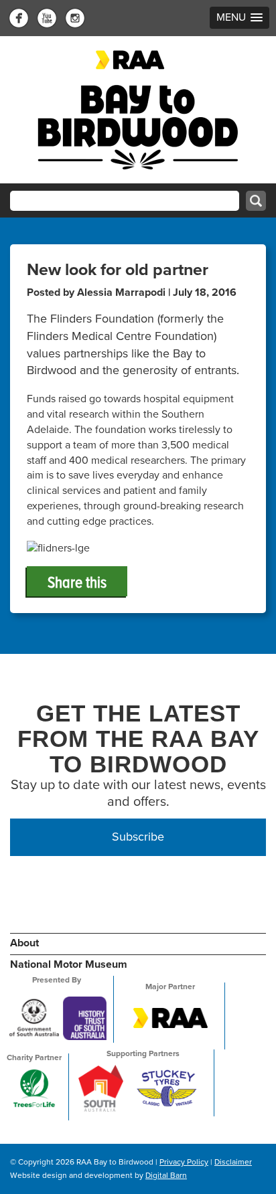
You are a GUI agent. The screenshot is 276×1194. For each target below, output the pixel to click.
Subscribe (138, 836)
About (24, 943)
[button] (239, 18)
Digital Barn (166, 1175)
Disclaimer (233, 1162)
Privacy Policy (183, 1162)
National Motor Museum (68, 964)
